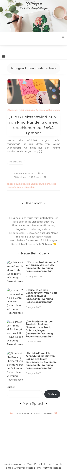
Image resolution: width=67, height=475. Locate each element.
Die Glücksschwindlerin (38, 183)
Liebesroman (27, 110)
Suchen (11, 387)
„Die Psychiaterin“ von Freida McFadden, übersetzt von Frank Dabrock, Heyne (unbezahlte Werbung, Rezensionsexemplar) (40, 329)
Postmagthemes (51, 467)
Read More (15, 161)
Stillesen (33, 3)
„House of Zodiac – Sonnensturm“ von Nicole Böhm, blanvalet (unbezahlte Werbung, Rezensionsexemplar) (42, 295)
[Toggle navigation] (4, 56)
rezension (29, 187)
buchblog (20, 183)
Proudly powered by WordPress (22, 464)
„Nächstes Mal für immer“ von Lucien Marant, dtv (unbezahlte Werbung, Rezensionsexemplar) (42, 267)
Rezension (41, 110)
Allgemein (13, 110)
